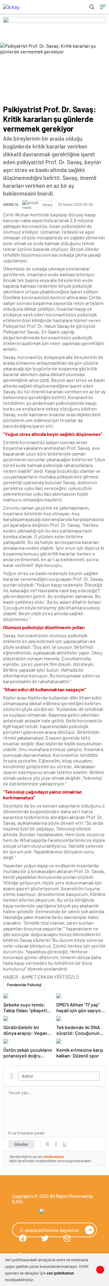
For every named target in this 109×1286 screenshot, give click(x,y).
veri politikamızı (60, 1273)
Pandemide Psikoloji (24, 984)
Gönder (21, 1144)
